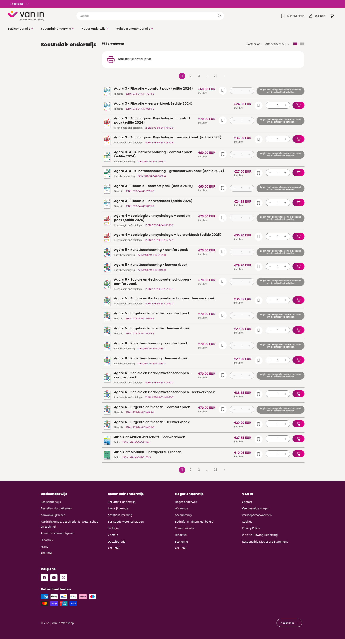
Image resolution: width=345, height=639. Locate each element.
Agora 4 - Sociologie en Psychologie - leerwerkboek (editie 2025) (167, 235)
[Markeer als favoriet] (222, 91)
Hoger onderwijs (186, 502)
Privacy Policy (251, 528)
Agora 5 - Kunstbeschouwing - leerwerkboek (150, 265)
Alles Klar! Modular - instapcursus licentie (148, 452)
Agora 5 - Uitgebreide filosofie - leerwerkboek (151, 328)
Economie (181, 541)
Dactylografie (116, 541)
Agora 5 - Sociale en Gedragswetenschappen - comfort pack (152, 282)
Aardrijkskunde (118, 508)
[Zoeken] (219, 16)
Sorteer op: (254, 44)
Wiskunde (181, 508)
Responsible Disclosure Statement (265, 541)
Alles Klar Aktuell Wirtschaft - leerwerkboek (149, 437)
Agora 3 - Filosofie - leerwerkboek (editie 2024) (153, 104)
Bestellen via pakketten (56, 508)
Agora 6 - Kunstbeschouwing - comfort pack (151, 343)
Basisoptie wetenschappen (126, 521)
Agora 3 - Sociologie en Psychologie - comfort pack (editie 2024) (152, 120)
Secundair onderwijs (121, 502)
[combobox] (150, 16)
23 (215, 76)
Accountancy (183, 515)
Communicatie (184, 528)
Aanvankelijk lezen (53, 515)
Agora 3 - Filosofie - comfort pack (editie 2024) (153, 89)
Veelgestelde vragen (255, 508)
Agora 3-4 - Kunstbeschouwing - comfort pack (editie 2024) (153, 154)
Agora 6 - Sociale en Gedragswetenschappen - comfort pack (152, 375)
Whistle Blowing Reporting (260, 535)
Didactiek (47, 540)
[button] (20, 28)
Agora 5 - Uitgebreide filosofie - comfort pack (152, 313)
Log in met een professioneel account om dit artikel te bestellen (280, 91)
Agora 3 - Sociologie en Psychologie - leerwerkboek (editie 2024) (167, 137)
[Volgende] (224, 76)
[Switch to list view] (295, 44)
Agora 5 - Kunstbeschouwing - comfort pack (151, 250)
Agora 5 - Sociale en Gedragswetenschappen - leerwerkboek (164, 298)
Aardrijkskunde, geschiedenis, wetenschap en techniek (69, 524)
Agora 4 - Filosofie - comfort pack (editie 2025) (153, 186)
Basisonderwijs (51, 502)
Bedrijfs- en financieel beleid (194, 521)
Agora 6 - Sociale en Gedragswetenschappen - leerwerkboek (164, 392)
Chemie (113, 535)
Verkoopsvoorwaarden (257, 515)
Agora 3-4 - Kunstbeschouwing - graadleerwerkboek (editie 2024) (169, 171)
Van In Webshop (63, 623)
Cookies (247, 521)
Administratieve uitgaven (57, 533)
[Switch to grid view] (302, 44)
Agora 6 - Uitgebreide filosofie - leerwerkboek (151, 422)
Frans (44, 546)
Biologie (113, 528)
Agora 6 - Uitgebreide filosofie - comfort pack (152, 407)
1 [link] (182, 76)
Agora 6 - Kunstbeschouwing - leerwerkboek (150, 358)
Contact (247, 502)
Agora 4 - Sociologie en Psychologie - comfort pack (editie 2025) (152, 218)
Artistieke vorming (120, 515)
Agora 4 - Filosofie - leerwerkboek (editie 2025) (153, 201)
